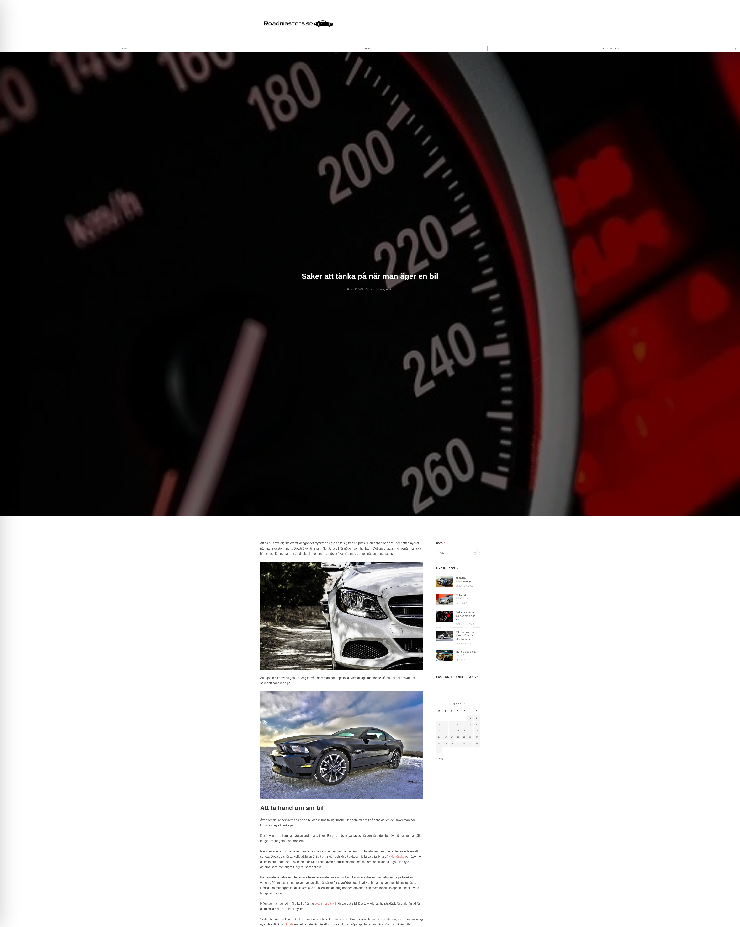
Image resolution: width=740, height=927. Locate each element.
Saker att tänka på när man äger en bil (466, 616)
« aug (439, 758)
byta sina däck (324, 903)
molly (371, 289)
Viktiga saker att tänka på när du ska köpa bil (465, 635)
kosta (290, 924)
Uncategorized (384, 289)
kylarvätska (396, 856)
